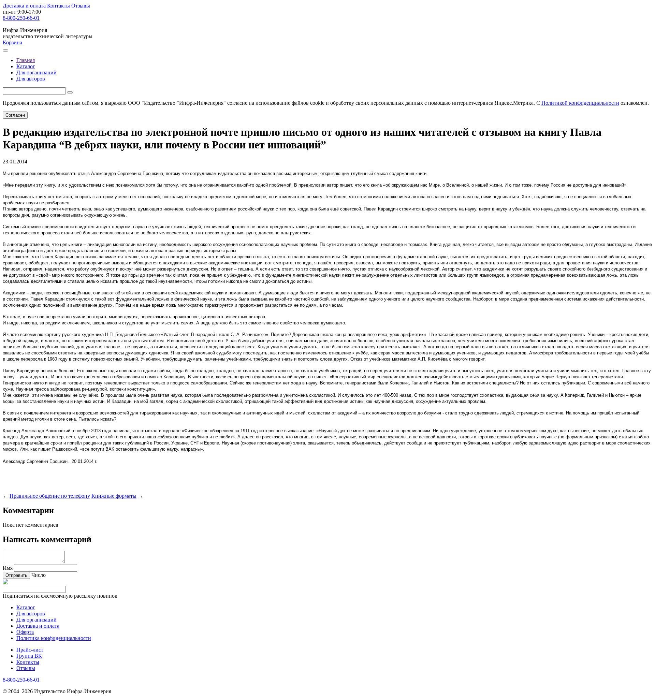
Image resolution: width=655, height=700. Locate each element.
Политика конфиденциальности (53, 638)
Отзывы (80, 6)
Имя (8, 568)
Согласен (15, 115)
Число (38, 575)
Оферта (25, 632)
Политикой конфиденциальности (580, 103)
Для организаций (36, 72)
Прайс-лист (29, 650)
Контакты (58, 6)
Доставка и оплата (24, 6)
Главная (25, 60)
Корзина (12, 42)
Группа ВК (29, 656)
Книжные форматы (113, 496)
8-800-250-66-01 (21, 18)
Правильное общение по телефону (50, 496)
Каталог (25, 66)
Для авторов (30, 79)
